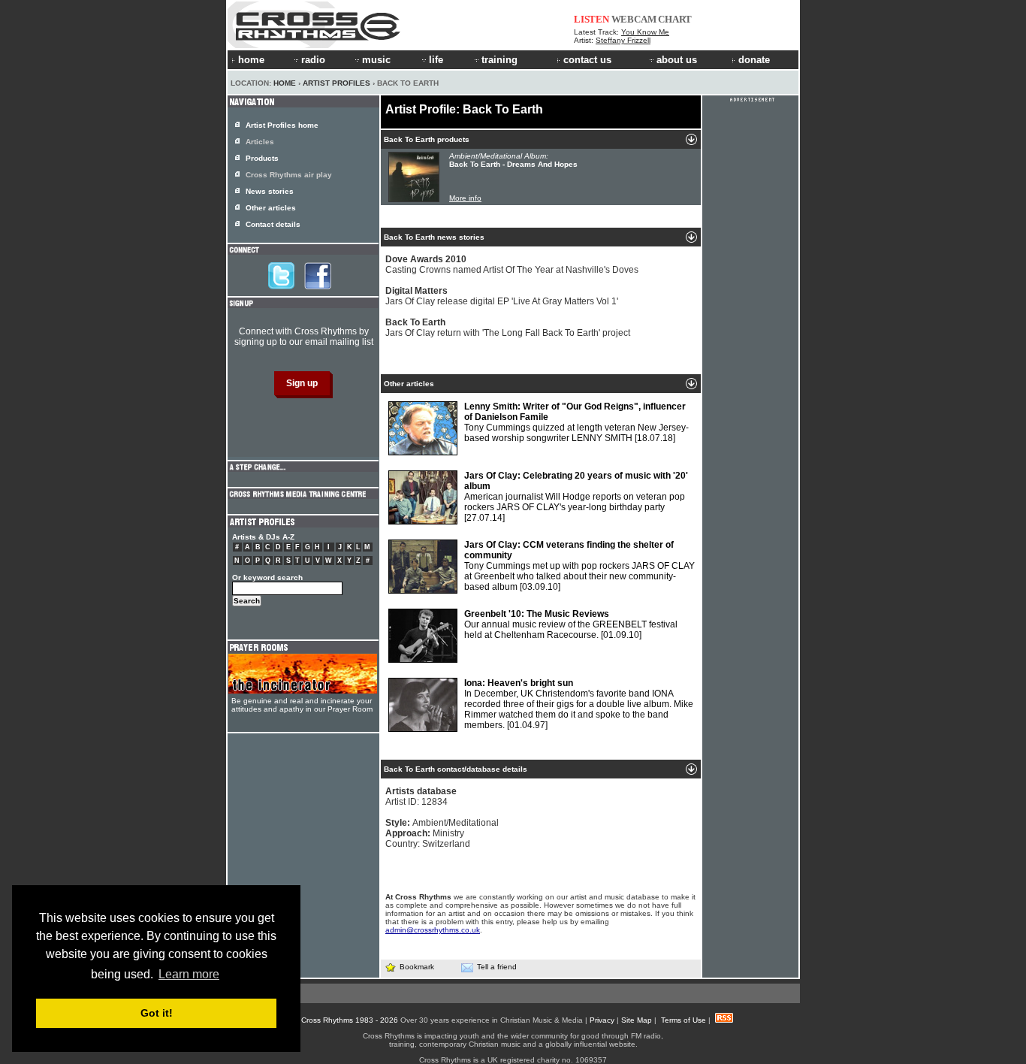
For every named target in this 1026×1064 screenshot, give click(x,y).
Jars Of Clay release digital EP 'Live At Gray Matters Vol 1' (501, 296)
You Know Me (645, 32)
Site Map (636, 1020)
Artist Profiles (336, 83)
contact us (587, 59)
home (251, 59)
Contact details (273, 224)
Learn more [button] (188, 974)
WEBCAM (633, 19)
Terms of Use (683, 1020)
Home (284, 83)
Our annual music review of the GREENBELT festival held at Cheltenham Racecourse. (570, 624)
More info (465, 198)
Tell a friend (497, 967)
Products (262, 158)
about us (676, 59)
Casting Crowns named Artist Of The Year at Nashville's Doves (511, 264)
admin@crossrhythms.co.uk (432, 930)
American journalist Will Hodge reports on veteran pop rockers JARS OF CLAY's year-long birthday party (576, 496)
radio (313, 59)
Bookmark (417, 967)
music (376, 59)
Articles (260, 142)
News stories (270, 191)
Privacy (602, 1020)
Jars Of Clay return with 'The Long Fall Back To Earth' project (507, 327)
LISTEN (591, 19)
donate (754, 59)
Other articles (271, 208)
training (499, 59)
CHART (675, 19)
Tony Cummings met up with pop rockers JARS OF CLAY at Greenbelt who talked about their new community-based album (579, 566)
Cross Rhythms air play (289, 175)
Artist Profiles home (282, 125)
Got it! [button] (156, 1013)
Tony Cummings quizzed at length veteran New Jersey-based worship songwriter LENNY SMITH (576, 422)
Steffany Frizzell (623, 40)
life (436, 59)
